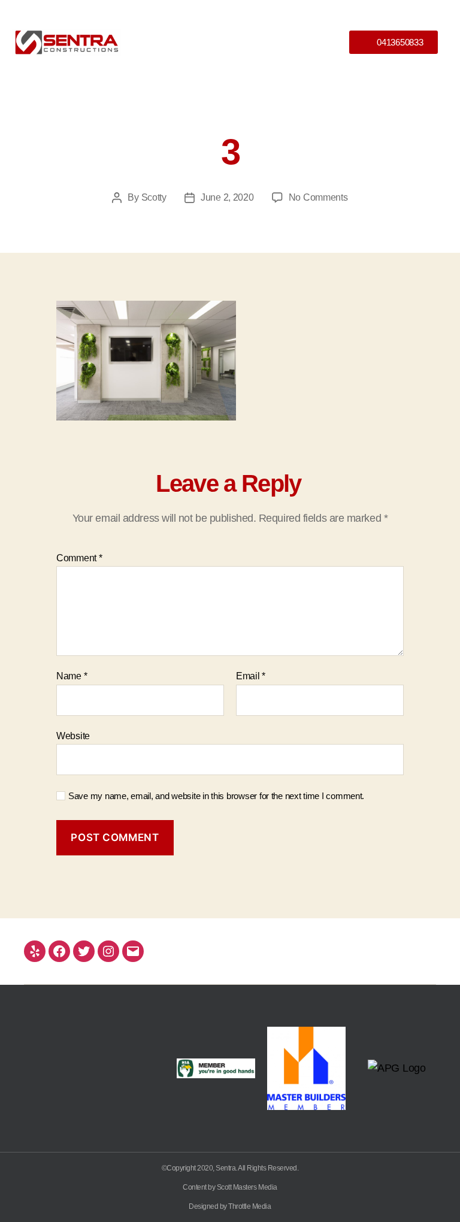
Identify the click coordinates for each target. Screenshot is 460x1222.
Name (71, 676)
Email (250, 676)
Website (73, 736)
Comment (79, 558)
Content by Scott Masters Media (230, 1187)
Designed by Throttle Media (230, 1206)
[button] (229, 42)
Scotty (154, 197)
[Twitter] (84, 951)
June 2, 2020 (227, 197)
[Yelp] (35, 951)
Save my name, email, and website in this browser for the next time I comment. (216, 796)
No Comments (318, 197)
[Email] (133, 951)
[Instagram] (108, 951)
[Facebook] (59, 951)
